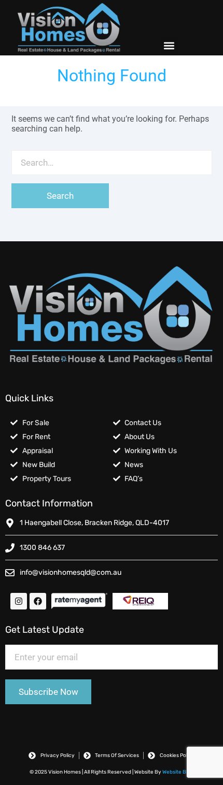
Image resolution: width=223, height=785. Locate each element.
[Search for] (111, 162)
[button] (169, 45)
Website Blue (177, 772)
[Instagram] (18, 601)
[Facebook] (38, 601)
